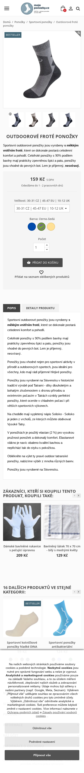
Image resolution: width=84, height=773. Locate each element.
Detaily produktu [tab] (40, 308)
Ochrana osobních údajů (23, 712)
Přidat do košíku (42, 262)
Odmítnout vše (42, 728)
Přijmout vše (42, 755)
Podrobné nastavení (42, 741)
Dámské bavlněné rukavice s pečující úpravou (22, 548)
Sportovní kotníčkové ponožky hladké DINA (22, 644)
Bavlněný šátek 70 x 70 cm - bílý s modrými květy (62, 548)
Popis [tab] (11, 308)
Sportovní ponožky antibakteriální (62, 644)
